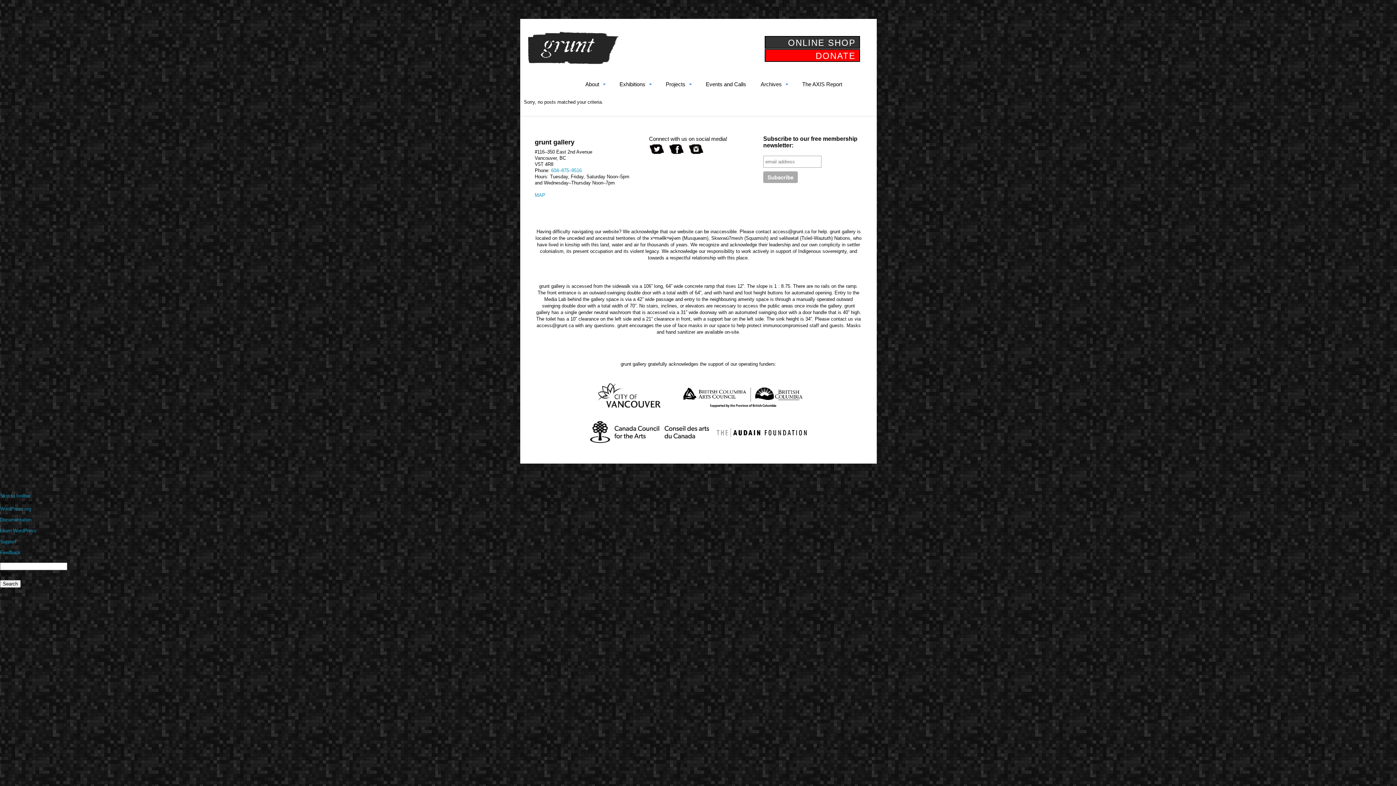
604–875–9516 (566, 170)
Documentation (16, 520)
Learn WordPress (18, 530)
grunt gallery (573, 48)
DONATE (836, 56)
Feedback (10, 552)
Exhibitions (632, 84)
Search (7, 573)
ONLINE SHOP (822, 43)
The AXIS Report (822, 84)
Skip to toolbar (15, 496)
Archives (771, 84)
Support (8, 541)
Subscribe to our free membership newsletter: (810, 142)
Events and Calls (726, 84)
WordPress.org (15, 509)
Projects (675, 84)
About (592, 84)
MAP (540, 195)
